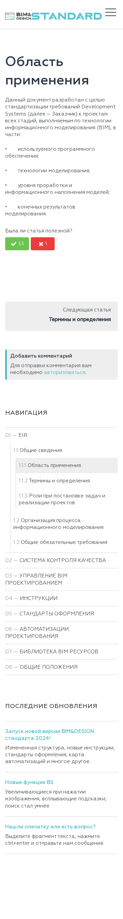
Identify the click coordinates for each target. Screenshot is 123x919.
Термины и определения (59, 480)
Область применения (54, 465)
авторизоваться (64, 372)
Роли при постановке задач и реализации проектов (62, 499)
